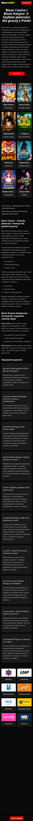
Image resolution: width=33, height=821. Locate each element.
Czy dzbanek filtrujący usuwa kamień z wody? (13, 428)
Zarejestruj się (26, 3)
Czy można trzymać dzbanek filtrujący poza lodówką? (13, 582)
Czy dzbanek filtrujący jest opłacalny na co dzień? (16, 640)
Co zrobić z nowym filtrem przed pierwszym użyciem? (15, 552)
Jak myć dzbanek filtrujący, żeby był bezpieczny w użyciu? (16, 458)
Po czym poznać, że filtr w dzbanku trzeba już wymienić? (16, 612)
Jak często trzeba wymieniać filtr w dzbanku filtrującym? (16, 369)
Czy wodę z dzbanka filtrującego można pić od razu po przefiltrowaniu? (15, 398)
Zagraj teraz (16, 73)
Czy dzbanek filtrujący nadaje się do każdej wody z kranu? (16, 519)
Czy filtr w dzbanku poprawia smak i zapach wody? (16, 488)
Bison (8, 2)
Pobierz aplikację (16, 818)
